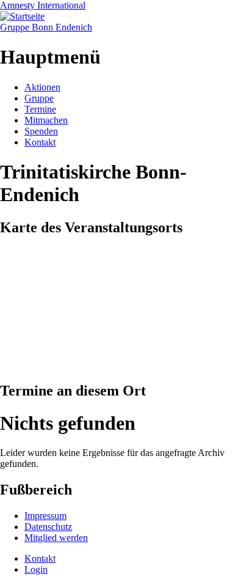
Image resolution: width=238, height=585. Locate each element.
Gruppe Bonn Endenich (46, 27)
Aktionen (42, 87)
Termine (40, 109)
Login (36, 569)
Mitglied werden (56, 537)
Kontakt (40, 142)
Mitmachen (46, 120)
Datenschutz (48, 526)
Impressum (45, 515)
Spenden (41, 131)
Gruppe (39, 98)
